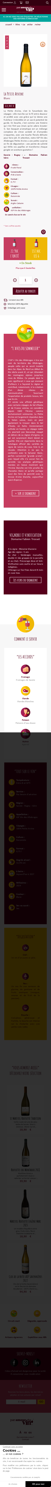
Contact (25, 1440)
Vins (17, 25)
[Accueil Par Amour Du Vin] (25, 9)
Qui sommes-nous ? (25, 1437)
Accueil (8, 25)
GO (41, 1401)
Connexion (8, 2)
